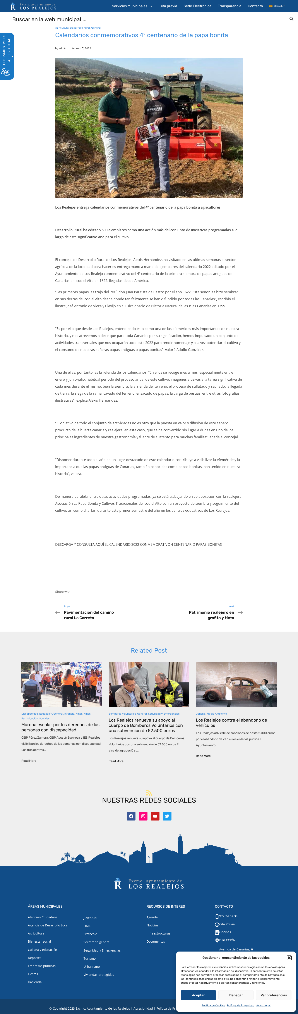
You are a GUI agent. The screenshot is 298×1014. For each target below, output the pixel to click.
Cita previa (168, 6)
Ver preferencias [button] (274, 995)
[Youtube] (155, 816)
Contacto (255, 6)
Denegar (236, 995)
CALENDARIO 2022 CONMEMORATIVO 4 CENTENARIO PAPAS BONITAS (165, 544)
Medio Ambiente (217, 713)
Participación (29, 718)
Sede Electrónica (197, 6)
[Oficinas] (217, 932)
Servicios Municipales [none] (129, 6)
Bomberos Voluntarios (122, 713)
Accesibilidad (143, 1008)
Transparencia (229, 6)
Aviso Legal (263, 1005)
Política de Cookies (213, 1005)
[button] (289, 958)
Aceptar (198, 995)
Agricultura (62, 27)
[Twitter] (167, 816)
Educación (45, 713)
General (96, 27)
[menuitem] (132, 6)
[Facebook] (131, 816)
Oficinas (225, 932)
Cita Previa (227, 924)
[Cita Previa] (217, 924)
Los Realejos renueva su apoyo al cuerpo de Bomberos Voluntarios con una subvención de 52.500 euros (146, 725)
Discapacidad (29, 713)
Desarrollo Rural (80, 27)
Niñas (79, 713)
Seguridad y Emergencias (164, 713)
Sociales (44, 718)
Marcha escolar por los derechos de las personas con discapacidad (60, 727)
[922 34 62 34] (217, 916)
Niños (87, 713)
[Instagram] (143, 816)
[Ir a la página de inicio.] (33, 6)
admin (62, 48)
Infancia (69, 713)
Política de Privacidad (240, 1005)
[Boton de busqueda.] (291, 19)
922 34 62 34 (228, 916)
